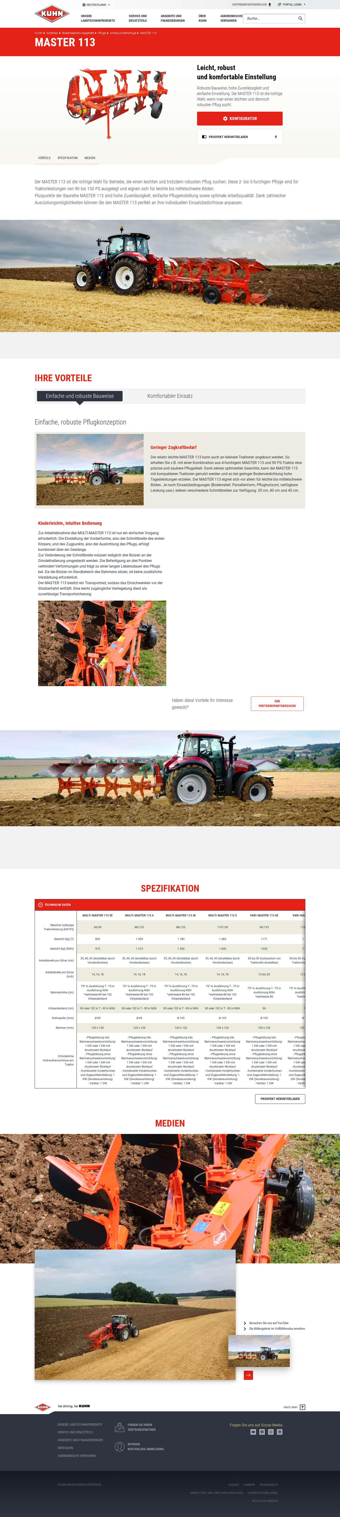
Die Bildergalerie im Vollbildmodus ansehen (277, 1328)
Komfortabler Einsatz (170, 396)
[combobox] (290, 5)
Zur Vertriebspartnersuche (277, 703)
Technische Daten (58, 904)
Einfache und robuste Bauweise (80, 396)
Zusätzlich (248, 1375)
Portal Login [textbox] (292, 4)
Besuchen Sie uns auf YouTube (269, 1323)
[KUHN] (52, 13)
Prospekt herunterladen (280, 1099)
